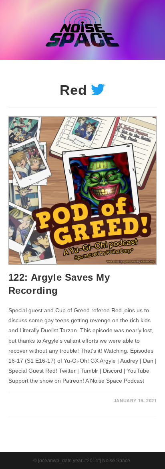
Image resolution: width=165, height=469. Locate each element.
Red (73, 90)
